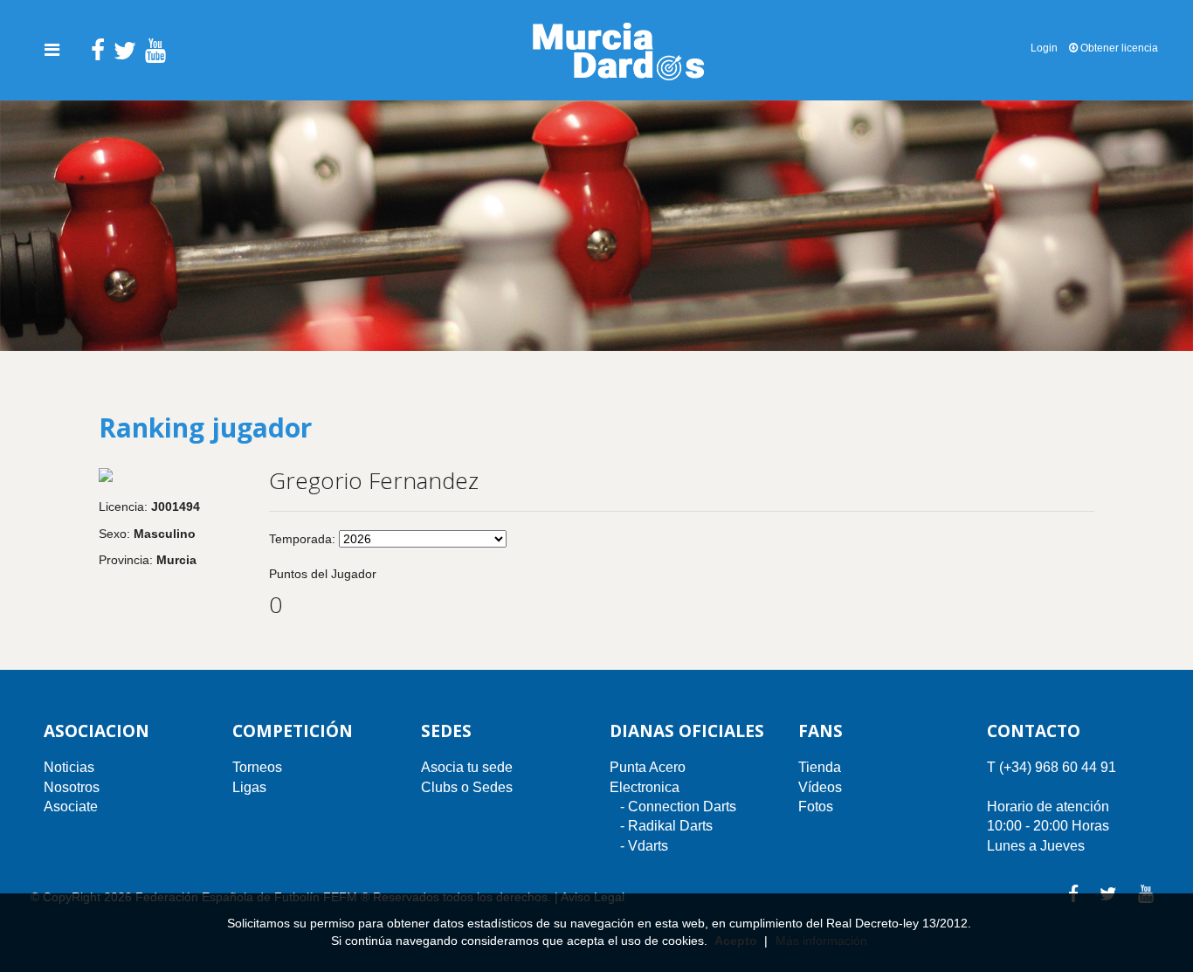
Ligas (249, 787)
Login (1044, 48)
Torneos (257, 767)
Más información (821, 941)
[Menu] (51, 50)
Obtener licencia (1118, 48)
